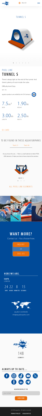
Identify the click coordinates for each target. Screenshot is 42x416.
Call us (21, 254)
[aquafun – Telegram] (28, 382)
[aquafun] (6, 3)
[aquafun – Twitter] (35, 375)
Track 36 (26, 145)
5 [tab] (26, 63)
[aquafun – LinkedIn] (21, 382)
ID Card (5, 130)
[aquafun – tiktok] (21, 375)
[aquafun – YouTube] (28, 375)
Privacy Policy (15, 413)
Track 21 (15, 145)
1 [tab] (13, 63)
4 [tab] (23, 63)
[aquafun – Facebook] (6, 375)
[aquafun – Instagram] (13, 375)
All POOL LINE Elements (21, 187)
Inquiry (21, 244)
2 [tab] (16, 63)
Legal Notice (27, 413)
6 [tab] (29, 63)
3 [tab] (19, 63)
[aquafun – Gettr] (13, 382)
